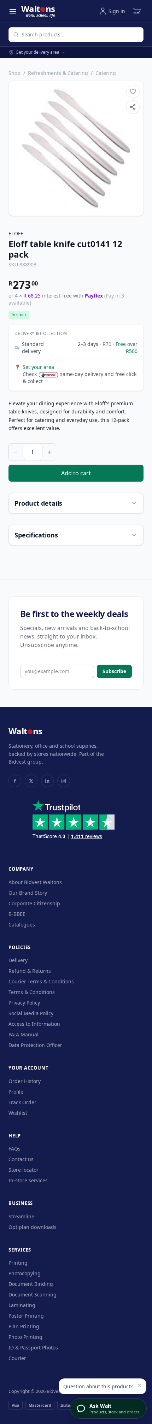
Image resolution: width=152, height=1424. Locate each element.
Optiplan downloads (32, 1227)
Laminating (21, 1305)
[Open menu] (13, 11)
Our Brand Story (27, 892)
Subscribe (114, 671)
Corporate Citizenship (34, 903)
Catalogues (21, 924)
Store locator (23, 1169)
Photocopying (24, 1273)
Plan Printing (23, 1326)
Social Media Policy (30, 1013)
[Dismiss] (139, 1385)
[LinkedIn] (47, 781)
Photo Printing (25, 1337)
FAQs (14, 1148)
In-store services (28, 1180)
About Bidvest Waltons (35, 882)
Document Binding (30, 1284)
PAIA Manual (23, 1034)
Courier (17, 1358)
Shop (14, 73)
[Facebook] (14, 781)
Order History (24, 1081)
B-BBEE (16, 914)
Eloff (15, 233)
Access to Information (34, 1023)
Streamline (21, 1216)
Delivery (18, 960)
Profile (15, 1091)
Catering (105, 73)
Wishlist (17, 1113)
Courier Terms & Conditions (41, 981)
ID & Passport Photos (33, 1347)
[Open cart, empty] (136, 11)
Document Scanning (32, 1294)
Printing (18, 1262)
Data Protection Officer (35, 1045)
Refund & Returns (29, 970)
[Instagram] (63, 781)
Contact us (21, 1159)
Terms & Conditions (31, 992)
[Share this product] (133, 107)
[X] (31, 781)
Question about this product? (98, 1386)
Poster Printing (26, 1315)
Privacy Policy (24, 1002)
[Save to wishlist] (133, 91)
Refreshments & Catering (58, 73)
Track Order (22, 1102)
